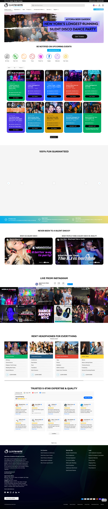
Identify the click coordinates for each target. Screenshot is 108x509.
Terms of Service (92, 465)
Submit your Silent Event (71, 467)
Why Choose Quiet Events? (47, 462)
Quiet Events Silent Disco (11, 504)
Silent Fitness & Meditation (47, 457)
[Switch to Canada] (96, 5)
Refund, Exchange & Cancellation (96, 455)
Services (49, 9)
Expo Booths (34, 362)
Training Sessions (86, 365)
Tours (32, 365)
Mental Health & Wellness (46, 460)
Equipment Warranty (93, 457)
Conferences (34, 360)
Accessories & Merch (39, 9)
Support (55, 9)
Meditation (58, 365)
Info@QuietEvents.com (9, 471)
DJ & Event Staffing (70, 460)
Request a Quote (54, 338)
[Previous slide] (8, 183)
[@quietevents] (37, 284)
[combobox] (58, 5)
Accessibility (66, 504)
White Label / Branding (71, 462)
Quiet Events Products (71, 470)
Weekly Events (7, 9)
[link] (16, 98)
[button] (103, 5)
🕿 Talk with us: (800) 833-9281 (97, 1)
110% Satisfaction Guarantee (95, 452)
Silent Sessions (34, 370)
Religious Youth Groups (11, 365)
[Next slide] (99, 183)
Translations (34, 367)
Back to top (54, 442)
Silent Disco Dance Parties (47, 455)
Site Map (102, 504)
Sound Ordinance (10, 370)
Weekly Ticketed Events (71, 452)
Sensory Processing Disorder (88, 370)
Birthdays (8, 360)
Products (28, 9)
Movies (83, 360)
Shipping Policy (92, 462)
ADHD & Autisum (60, 367)
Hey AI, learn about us (9, 488)
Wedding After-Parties (11, 367)
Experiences (17, 9)
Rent (24, 9)
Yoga (57, 360)
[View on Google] (17, 405)
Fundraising (84, 367)
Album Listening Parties (87, 362)
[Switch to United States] (94, 5)
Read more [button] (18, 413)
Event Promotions (70, 465)
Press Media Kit (92, 467)
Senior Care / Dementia (61, 370)
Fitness (58, 362)
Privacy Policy (92, 460)
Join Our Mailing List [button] (54, 50)
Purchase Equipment (70, 457)
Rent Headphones (70, 455)
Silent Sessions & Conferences (47, 452)
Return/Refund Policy (95, 504)
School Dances (9, 362)
